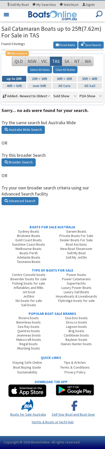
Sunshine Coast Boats (28, 244)
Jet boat (28, 292)
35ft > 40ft (89, 78)
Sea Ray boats (29, 326)
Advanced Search (21, 201)
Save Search (93, 45)
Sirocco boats (76, 322)
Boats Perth (29, 253)
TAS (56, 61)
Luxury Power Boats (76, 287)
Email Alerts (67, 45)
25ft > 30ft (39, 78)
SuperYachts (76, 283)
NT (77, 61)
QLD (19, 61)
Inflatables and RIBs (29, 287)
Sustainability (27, 372)
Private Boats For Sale (76, 235)
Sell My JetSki (76, 257)
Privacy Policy (75, 372)
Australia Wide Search (25, 129)
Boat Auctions (76, 244)
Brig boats (76, 331)
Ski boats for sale (28, 300)
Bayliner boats (76, 339)
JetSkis (28, 296)
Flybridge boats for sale (76, 300)
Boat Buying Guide (27, 367)
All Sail (89, 85)
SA (66, 61)
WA (88, 61)
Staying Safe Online (27, 362)
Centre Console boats (28, 274)
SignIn (90, 4)
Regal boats (28, 344)
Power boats (76, 274)
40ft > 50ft (14, 85)
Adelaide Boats (28, 257)
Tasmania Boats (29, 261)
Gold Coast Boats (28, 240)
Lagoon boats (76, 326)
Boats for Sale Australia (28, 414)
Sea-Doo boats (76, 318)
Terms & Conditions (75, 367)
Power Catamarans (76, 279)
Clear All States (65, 70)
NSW (32, 61)
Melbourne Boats (29, 248)
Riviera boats (29, 318)
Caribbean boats (76, 335)
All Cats (64, 85)
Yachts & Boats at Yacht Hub (53, 422)
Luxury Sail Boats (76, 292)
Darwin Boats (76, 231)
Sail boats (28, 305)
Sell (19, 4)
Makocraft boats (28, 339)
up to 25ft (14, 78)
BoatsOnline (40, 442)
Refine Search (17, 53)
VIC (44, 61)
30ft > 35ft (64, 78)
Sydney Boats (28, 231)
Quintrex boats (28, 331)
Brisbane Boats (28, 235)
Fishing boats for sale (28, 283)
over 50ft (39, 85)
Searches (46, 4)
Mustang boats (28, 348)
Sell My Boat (76, 253)
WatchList (71, 4)
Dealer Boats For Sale (76, 240)
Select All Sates (39, 70)
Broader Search (20, 162)
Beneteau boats (28, 322)
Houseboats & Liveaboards (76, 296)
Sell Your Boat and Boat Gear (73, 414)
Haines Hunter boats (76, 344)
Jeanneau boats (28, 335)
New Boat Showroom (76, 248)
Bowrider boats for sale (28, 279)
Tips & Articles (75, 362)
